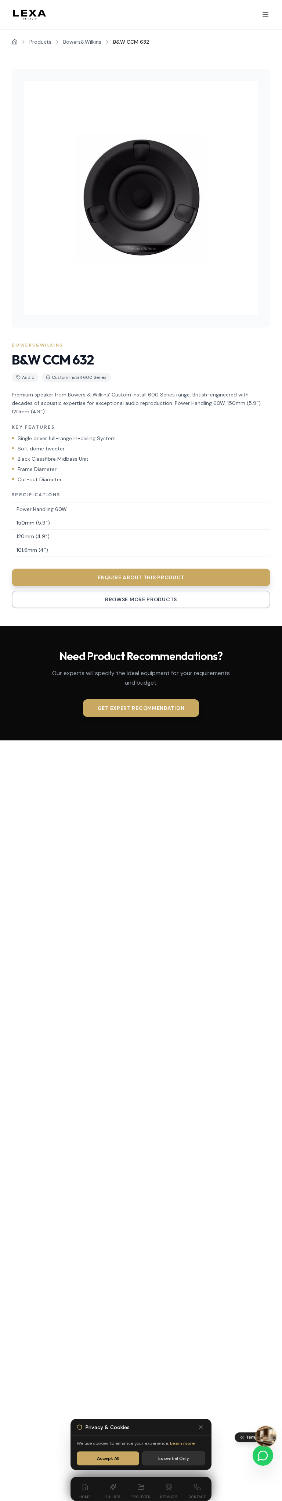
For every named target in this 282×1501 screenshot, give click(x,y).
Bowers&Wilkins (82, 42)
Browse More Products (141, 599)
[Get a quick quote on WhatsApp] (263, 1455)
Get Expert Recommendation (141, 708)
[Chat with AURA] (266, 1436)
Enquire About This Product (141, 577)
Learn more (182, 1443)
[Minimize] (200, 1427)
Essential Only (173, 1458)
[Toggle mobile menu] (265, 14)
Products (40, 42)
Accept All (108, 1458)
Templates (257, 1437)
